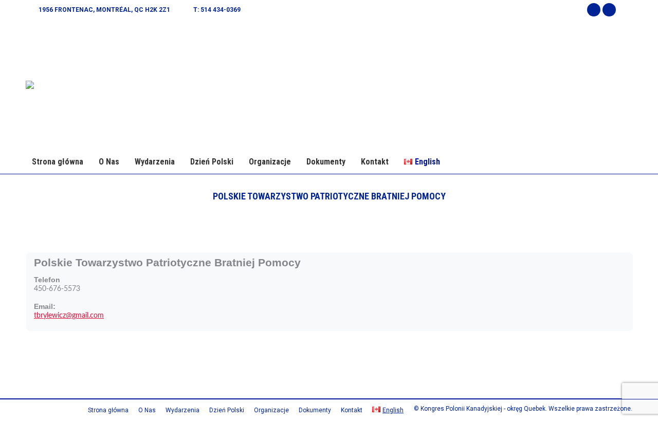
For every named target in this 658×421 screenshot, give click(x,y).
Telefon (47, 280)
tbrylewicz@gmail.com (69, 315)
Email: (45, 306)
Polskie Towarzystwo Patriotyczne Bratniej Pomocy (167, 262)
